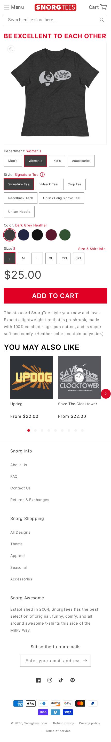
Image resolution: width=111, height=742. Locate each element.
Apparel (17, 555)
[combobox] (55, 20)
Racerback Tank (20, 198)
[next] (106, 394)
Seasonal (18, 567)
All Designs (20, 532)
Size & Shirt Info (92, 249)
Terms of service (57, 731)
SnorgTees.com (35, 723)
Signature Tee (18, 184)
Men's (13, 161)
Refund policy (63, 723)
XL (51, 258)
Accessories (81, 161)
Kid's (57, 161)
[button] (14, 7)
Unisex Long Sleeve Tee (61, 198)
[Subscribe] (85, 661)
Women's (35, 161)
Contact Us (20, 488)
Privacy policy (89, 723)
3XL (79, 258)
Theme (16, 544)
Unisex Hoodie (19, 212)
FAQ (14, 476)
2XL (65, 258)
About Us (18, 465)
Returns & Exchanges (29, 499)
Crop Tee (74, 184)
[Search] (102, 20)
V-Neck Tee (48, 184)
